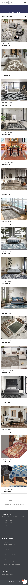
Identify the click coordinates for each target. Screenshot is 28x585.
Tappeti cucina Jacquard (9, 544)
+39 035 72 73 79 (8, 520)
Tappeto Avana (7, 102)
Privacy (22, 582)
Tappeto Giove (6, 340)
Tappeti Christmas (8, 556)
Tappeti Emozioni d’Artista (10, 561)
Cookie (18, 582)
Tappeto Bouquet (8, 162)
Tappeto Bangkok (8, 132)
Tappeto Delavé (7, 221)
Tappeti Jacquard (8, 542)
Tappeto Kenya (7, 429)
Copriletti (6, 552)
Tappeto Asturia (7, 73)
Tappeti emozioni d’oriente (10, 554)
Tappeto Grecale (7, 400)
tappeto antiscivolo (9, 574)
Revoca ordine (7, 533)
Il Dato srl (13, 582)
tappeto (3, 574)
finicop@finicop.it (8, 525)
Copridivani (6, 549)
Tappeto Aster (7, 43)
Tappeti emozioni (8, 559)
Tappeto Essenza (7, 281)
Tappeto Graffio (7, 370)
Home (9, 12)
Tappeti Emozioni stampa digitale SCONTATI (11, 565)
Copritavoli (6, 547)
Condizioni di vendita (14, 584)
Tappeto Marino (7, 489)
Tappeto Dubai (6, 251)
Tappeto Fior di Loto (9, 311)
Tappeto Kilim (6, 459)
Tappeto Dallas (7, 192)
